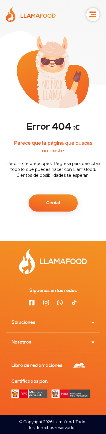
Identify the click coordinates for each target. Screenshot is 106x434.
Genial (53, 203)
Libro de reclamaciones (36, 365)
